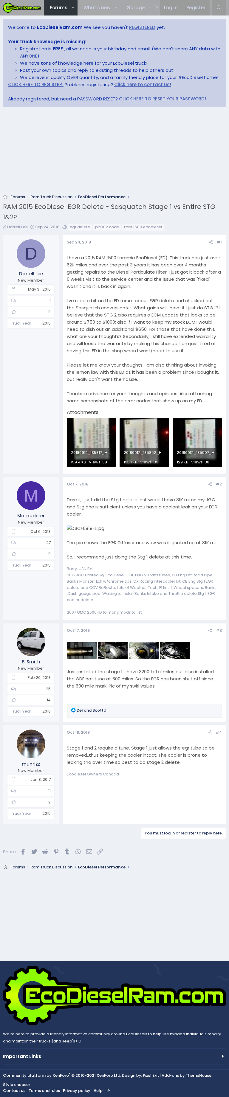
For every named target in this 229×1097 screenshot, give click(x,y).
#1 (219, 242)
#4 (219, 732)
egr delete (80, 227)
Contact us (14, 1090)
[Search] (219, 7)
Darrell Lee (17, 227)
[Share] (211, 242)
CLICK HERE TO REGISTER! (36, 84)
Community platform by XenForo (62, 1075)
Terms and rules (44, 1090)
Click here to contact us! (142, 84)
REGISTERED (142, 27)
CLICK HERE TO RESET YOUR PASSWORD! (162, 99)
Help (98, 1090)
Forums (58, 7)
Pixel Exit (151, 1075)
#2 (219, 484)
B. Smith (31, 662)
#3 (219, 630)
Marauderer (31, 516)
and (91, 710)
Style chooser (16, 1084)
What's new (96, 7)
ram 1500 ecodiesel (143, 227)
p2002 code (107, 227)
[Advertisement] (114, 152)
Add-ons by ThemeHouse (186, 1075)
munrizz (31, 764)
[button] (73, 7)
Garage (135, 7)
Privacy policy (76, 1090)
